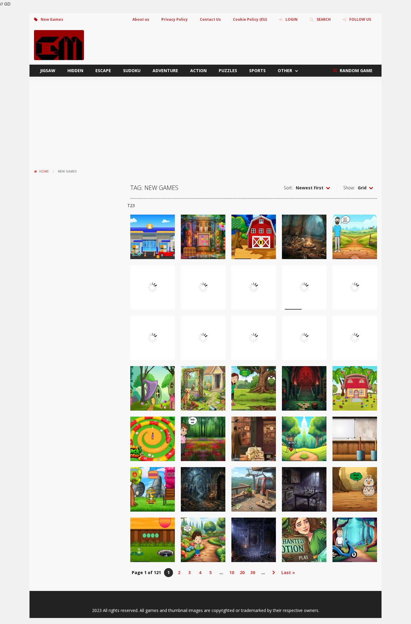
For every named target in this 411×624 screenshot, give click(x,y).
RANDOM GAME (355, 70)
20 (242, 572)
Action (198, 70)
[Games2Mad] (59, 44)
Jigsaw (47, 70)
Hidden (75, 70)
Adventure (165, 70)
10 (231, 572)
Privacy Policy (174, 19)
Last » (288, 572)
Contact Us (210, 19)
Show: (349, 188)
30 (252, 572)
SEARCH (324, 19)
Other (285, 70)
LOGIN (292, 19)
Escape (103, 70)
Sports (257, 70)
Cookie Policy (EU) (250, 19)
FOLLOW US (360, 19)
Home (44, 171)
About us (140, 19)
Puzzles (228, 70)
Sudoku (132, 70)
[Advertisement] (205, 122)
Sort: (288, 188)
